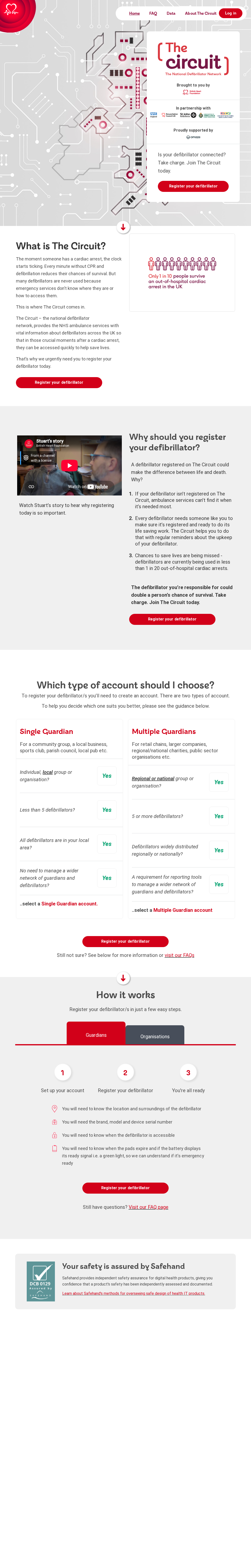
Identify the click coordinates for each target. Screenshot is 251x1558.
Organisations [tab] (155, 1036)
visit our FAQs (179, 955)
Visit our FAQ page (148, 1207)
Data (171, 13)
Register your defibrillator (193, 186)
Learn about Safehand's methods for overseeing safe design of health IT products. (133, 1293)
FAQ (153, 13)
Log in (230, 13)
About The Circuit (200, 13)
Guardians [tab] (96, 1035)
